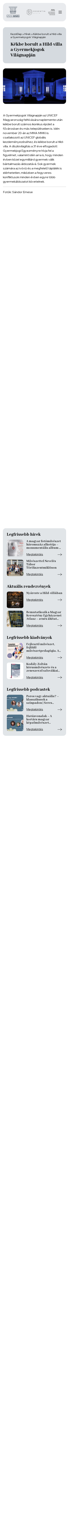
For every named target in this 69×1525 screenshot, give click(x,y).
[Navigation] (60, 12)
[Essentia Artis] (35, 12)
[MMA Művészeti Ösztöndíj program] (51, 12)
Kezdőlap (16, 34)
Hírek (27, 34)
